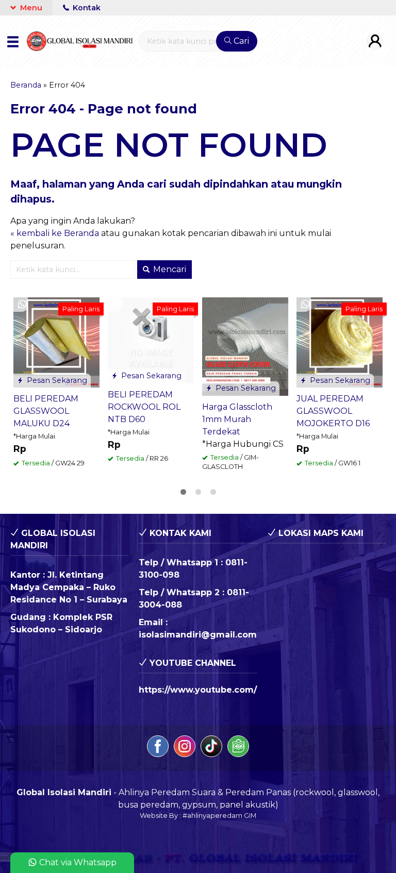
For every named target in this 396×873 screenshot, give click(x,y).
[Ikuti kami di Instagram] (184, 748)
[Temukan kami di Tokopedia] (238, 748)
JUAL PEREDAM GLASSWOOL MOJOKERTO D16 (333, 411)
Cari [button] (240, 41)
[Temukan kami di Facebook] (158, 748)
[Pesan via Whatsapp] (22, 304)
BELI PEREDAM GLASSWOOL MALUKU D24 (45, 411)
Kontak (86, 7)
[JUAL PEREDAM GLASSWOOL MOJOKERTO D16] (339, 342)
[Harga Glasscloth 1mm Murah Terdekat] (245, 345)
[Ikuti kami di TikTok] (211, 748)
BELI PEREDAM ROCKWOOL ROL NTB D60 (144, 407)
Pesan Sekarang (56, 380)
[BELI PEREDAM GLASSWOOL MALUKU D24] (56, 342)
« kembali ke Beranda (54, 233)
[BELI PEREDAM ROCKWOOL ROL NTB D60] (151, 340)
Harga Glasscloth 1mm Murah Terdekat (237, 419)
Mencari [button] (168, 269)
